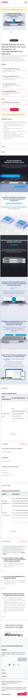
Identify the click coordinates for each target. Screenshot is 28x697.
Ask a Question (22, 541)
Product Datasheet (7, 452)
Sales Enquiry (14, 109)
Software (4, 470)
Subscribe (22, 659)
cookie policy (9, 687)
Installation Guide (6, 461)
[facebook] (18, 664)
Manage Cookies (6, 694)
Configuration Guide (7, 475)
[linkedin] (13, 664)
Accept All (21, 694)
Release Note (5, 473)
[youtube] (9, 664)
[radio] (5, 632)
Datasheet (5, 109)
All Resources (22, 444)
